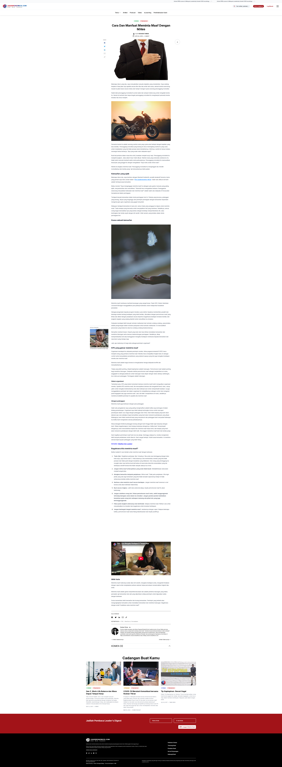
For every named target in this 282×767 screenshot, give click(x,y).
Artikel (125, 13)
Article (136, 21)
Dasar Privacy (89, 763)
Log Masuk (270, 6)
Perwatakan (134, 621)
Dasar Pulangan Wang (99, 763)
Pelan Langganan (258, 6)
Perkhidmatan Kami (160, 13)
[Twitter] (89, 753)
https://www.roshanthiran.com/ (151, 635)
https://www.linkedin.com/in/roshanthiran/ (130, 635)
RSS (115, 763)
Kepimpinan (145, 21)
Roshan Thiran (144, 33)
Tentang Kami (172, 745)
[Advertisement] (141, 528)
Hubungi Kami (172, 754)
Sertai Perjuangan (173, 751)
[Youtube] (93, 753)
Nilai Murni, (128, 621)
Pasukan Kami (172, 748)
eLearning (147, 13)
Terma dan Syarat (109, 763)
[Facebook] (86, 753)
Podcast (132, 13)
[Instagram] (96, 753)
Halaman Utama (172, 742)
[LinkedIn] (91, 753)
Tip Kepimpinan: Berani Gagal (173, 691)
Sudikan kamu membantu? (91, 749)
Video (140, 13)
